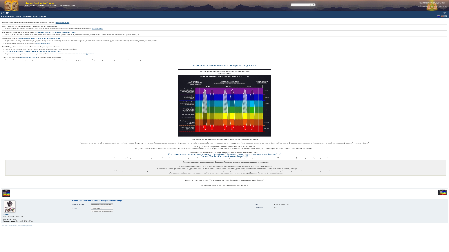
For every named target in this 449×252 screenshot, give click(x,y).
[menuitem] (3, 13)
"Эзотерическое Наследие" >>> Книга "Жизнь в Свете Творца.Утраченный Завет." (33, 51)
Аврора (6, 214)
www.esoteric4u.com (62, 22)
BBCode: (74, 208)
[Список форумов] (13, 5)
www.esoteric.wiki (97, 29)
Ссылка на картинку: (78, 204)
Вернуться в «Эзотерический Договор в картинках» (16, 225)
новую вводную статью (28, 57)
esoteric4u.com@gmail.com (85, 54)
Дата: (256, 204)
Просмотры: (259, 207)
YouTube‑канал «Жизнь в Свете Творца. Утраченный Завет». (55, 32)
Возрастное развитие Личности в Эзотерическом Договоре (224, 65)
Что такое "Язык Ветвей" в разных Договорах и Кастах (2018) (224, 156)
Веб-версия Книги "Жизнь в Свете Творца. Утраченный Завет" (39, 38)
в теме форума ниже (43, 43)
